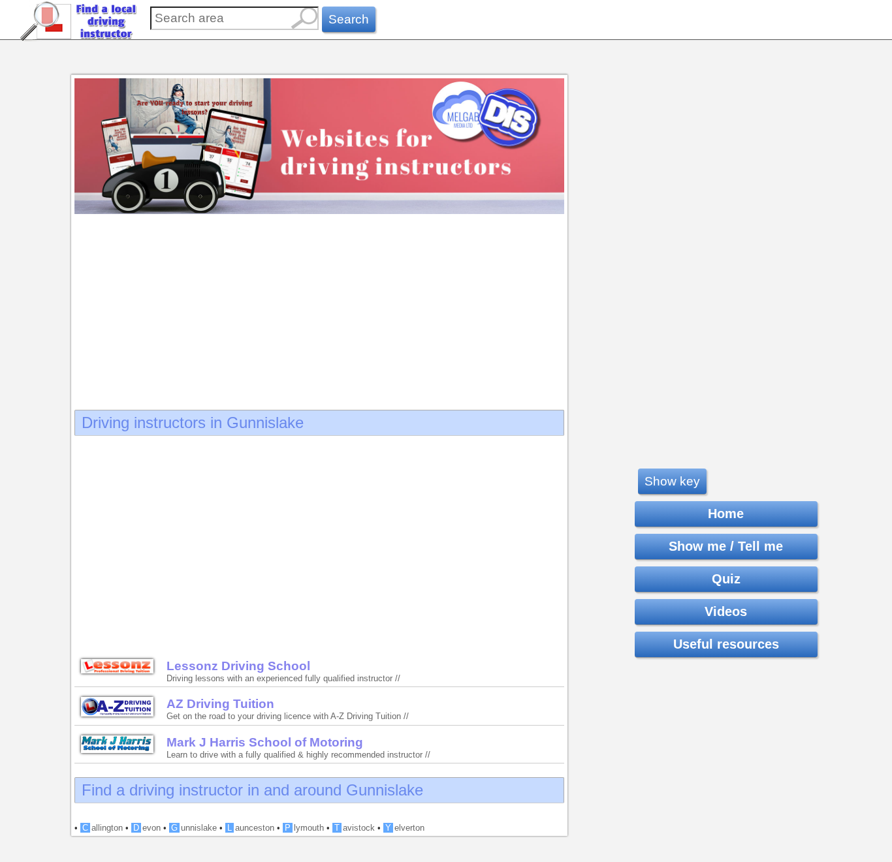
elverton (404, 828)
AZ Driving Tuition (220, 704)
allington (102, 828)
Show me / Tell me (726, 546)
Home (726, 513)
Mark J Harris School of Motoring (265, 742)
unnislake (194, 828)
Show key (672, 481)
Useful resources (726, 644)
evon (147, 828)
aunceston (250, 828)
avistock (354, 828)
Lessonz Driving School (238, 666)
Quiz (726, 579)
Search (348, 19)
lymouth (304, 828)
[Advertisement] (319, 308)
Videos (726, 611)
